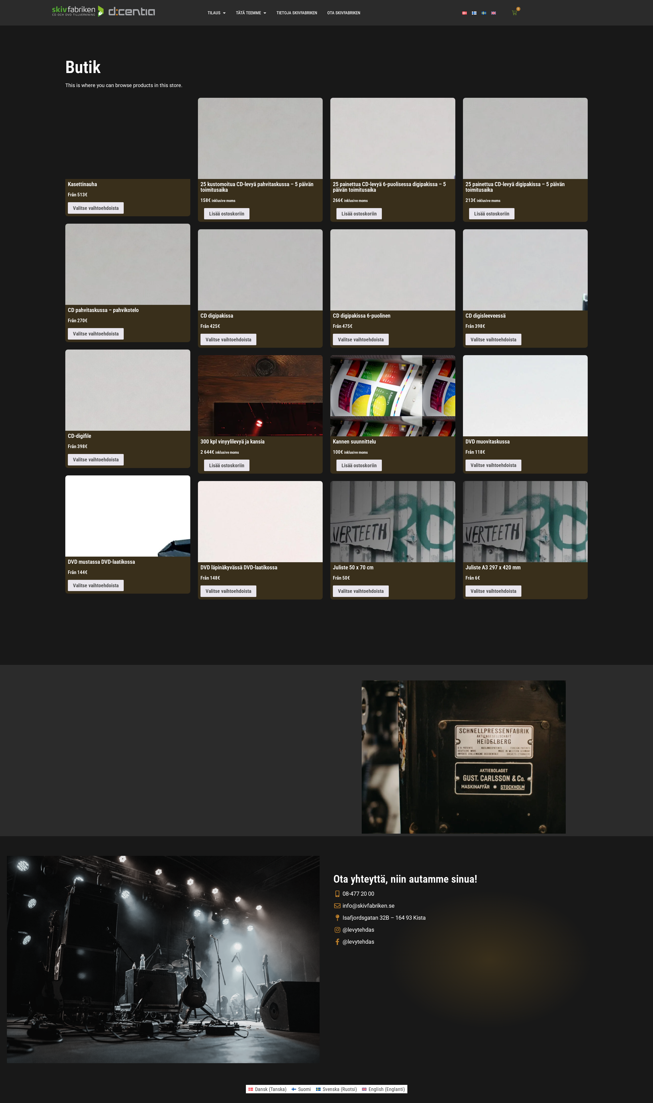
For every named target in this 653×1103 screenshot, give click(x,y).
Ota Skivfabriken (343, 12)
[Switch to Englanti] (493, 13)
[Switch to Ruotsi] (484, 13)
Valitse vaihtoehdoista (96, 208)
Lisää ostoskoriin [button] (226, 214)
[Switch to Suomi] (474, 13)
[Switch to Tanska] (464, 13)
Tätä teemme (248, 12)
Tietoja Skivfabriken (297, 12)
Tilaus (214, 12)
